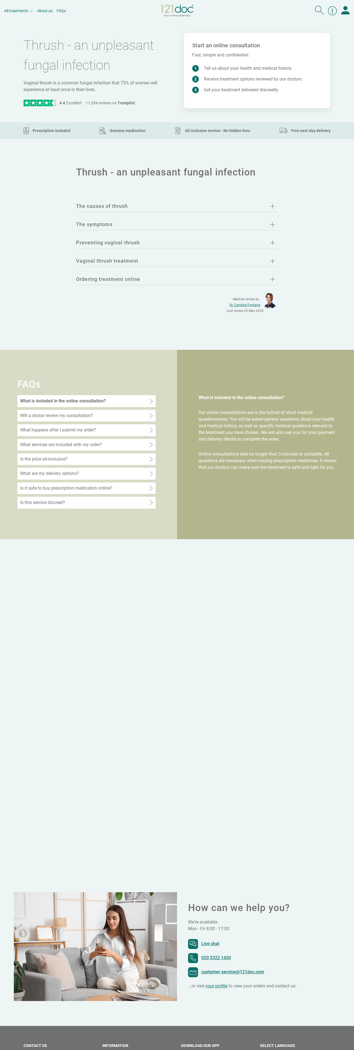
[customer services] (332, 10)
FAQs (61, 11)
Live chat (210, 943)
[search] (319, 11)
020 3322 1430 (216, 957)
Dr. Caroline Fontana (245, 305)
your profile (216, 986)
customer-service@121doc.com (232, 971)
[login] (345, 11)
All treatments (16, 11)
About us (45, 11)
